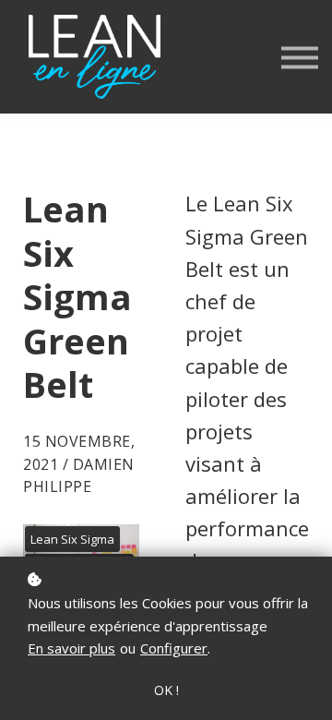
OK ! (166, 690)
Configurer (174, 648)
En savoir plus (71, 648)
